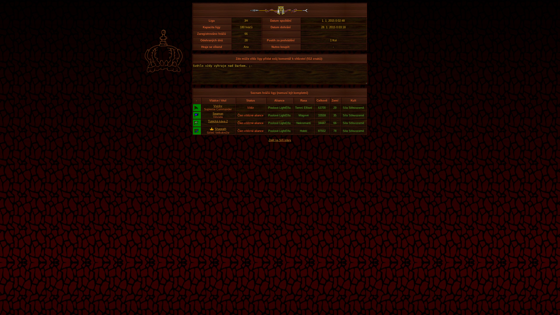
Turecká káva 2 (218, 121)
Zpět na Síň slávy (280, 140)
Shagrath (220, 129)
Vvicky (218, 106)
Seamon (218, 113)
